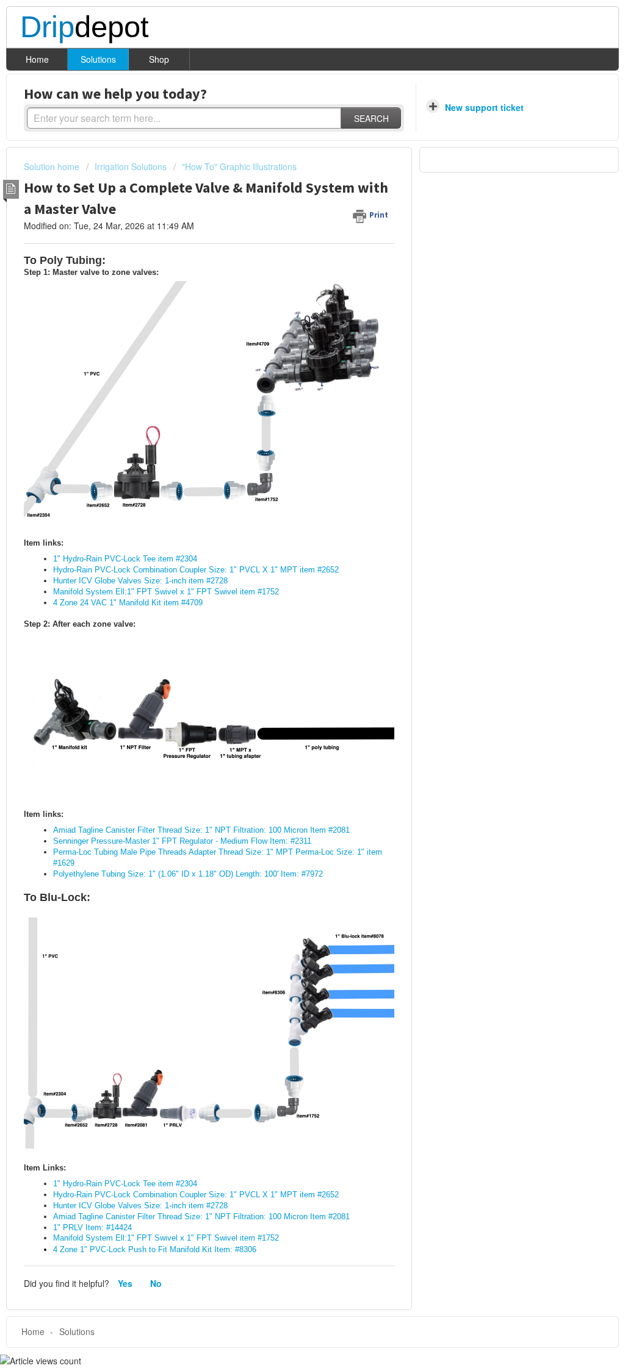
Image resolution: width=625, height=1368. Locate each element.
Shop (159, 59)
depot (84, 27)
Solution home (53, 166)
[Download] (290, 537)
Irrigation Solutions (131, 166)
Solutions (98, 59)
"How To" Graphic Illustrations (239, 166)
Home (37, 59)
